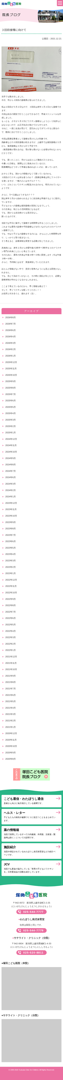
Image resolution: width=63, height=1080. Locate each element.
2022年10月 (11, 592)
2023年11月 (11, 509)
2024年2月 (10, 490)
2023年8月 (10, 528)
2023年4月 (10, 554)
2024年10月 (11, 452)
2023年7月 (10, 535)
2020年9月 (10, 752)
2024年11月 (11, 445)
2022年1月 (10, 650)
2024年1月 (10, 496)
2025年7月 (10, 394)
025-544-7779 (33, 930)
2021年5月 (10, 701)
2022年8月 (10, 605)
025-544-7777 (33, 911)
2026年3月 (10, 343)
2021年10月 (11, 669)
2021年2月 (10, 720)
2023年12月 (11, 503)
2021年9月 (10, 676)
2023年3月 (10, 560)
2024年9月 (10, 458)
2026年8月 (10, 317)
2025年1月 (10, 432)
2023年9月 (10, 522)
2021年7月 (10, 688)
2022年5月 (10, 624)
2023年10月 (11, 516)
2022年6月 (10, 618)
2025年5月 (10, 407)
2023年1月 (10, 573)
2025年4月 (10, 413)
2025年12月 (11, 362)
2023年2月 (10, 567)
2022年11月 (11, 586)
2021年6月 (10, 695)
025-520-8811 (33, 952)
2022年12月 (11, 580)
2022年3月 (10, 637)
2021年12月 (11, 656)
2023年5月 (10, 548)
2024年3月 (10, 484)
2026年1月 (10, 356)
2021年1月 (10, 727)
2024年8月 (10, 464)
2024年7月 (10, 471)
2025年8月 (10, 388)
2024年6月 (10, 477)
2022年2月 (10, 644)
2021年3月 (10, 714)
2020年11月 (11, 740)
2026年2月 (10, 349)
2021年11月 (11, 663)
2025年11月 (11, 368)
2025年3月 (10, 420)
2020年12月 (11, 733)
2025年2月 (10, 426)
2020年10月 (11, 746)
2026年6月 (10, 330)
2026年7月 (10, 324)
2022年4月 (10, 631)
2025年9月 (10, 381)
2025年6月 (10, 400)
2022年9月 (10, 599)
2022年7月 (10, 612)
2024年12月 (11, 439)
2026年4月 (10, 336)
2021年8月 (10, 682)
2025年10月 (11, 375)
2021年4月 (10, 708)
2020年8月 (10, 759)
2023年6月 (10, 541)
